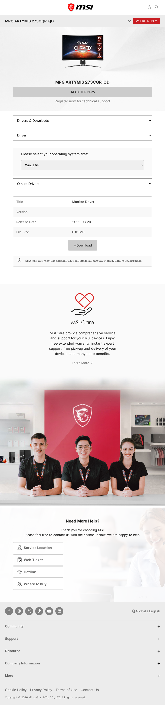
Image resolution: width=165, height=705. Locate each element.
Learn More (81, 363)
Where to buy (35, 584)
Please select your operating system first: (54, 154)
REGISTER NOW (83, 92)
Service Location (38, 548)
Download (84, 245)
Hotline (30, 572)
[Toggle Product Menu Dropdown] (129, 21)
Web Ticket (33, 560)
